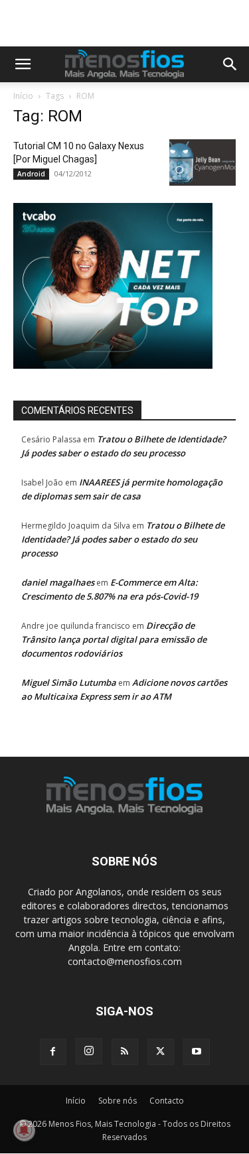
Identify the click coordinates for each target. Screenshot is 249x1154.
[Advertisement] (131, 23)
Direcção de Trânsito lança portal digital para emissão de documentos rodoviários (114, 639)
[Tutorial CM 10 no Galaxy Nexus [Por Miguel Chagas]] (202, 162)
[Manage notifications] (24, 1130)
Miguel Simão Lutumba (68, 682)
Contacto (166, 1100)
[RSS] (125, 1052)
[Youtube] (196, 1052)
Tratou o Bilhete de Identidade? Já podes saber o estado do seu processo (122, 539)
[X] (160, 1052)
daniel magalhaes (57, 582)
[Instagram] (89, 1051)
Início (23, 95)
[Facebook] (53, 1052)
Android (31, 173)
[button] (22, 64)
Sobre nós (117, 1100)
